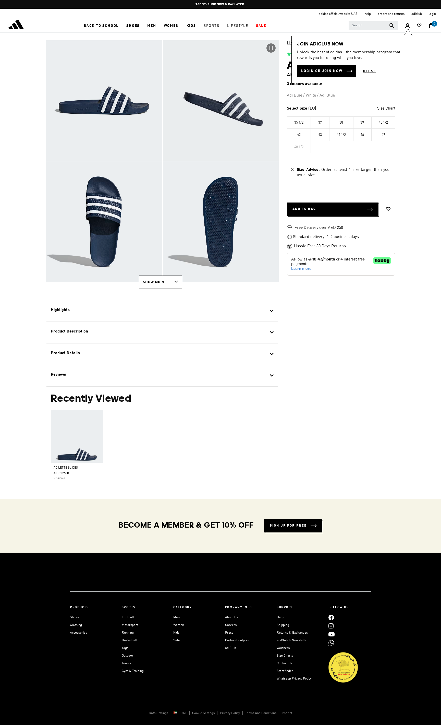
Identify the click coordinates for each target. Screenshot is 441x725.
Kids (176, 632)
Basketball (129, 640)
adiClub (230, 648)
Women (178, 625)
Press (229, 632)
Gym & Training (133, 671)
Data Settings (158, 713)
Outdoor (127, 655)
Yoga (125, 648)
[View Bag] (431, 26)
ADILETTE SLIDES (66, 467)
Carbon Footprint (237, 640)
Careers (231, 625)
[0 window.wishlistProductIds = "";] (419, 26)
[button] (101, 25)
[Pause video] (271, 48)
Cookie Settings (203, 713)
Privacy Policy (230, 713)
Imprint (287, 713)
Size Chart (386, 108)
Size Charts (285, 655)
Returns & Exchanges (292, 632)
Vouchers (283, 648)
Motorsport (130, 625)
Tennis (126, 663)
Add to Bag (304, 209)
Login (432, 14)
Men (176, 617)
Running (128, 632)
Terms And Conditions (260, 713)
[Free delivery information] (289, 227)
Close (369, 71)
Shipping (283, 625)
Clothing (76, 625)
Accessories (78, 632)
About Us (231, 617)
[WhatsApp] (331, 642)
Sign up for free (288, 525)
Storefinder (285, 671)
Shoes (74, 617)
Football (128, 617)
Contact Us (284, 663)
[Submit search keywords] (391, 25)
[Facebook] (331, 617)
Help (280, 617)
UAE (183, 713)
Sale (176, 640)
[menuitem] (101, 25)
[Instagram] (331, 625)
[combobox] (373, 25)
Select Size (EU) (301, 108)
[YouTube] (331, 634)
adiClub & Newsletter (292, 640)
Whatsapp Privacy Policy (294, 678)
